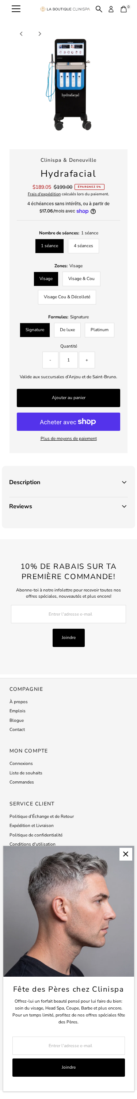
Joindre (69, 637)
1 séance (49, 246)
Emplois (17, 711)
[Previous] (21, 34)
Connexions (21, 763)
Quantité (68, 346)
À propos (18, 702)
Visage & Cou (81, 279)
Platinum (100, 330)
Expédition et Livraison (31, 825)
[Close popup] (125, 854)
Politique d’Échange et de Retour (41, 816)
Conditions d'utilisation (32, 844)
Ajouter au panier (68, 398)
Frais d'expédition (44, 194)
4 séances (83, 246)
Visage (46, 279)
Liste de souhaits (25, 773)
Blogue (16, 720)
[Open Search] (99, 9)
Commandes (21, 782)
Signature (35, 330)
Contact (17, 729)
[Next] (39, 34)
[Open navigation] (16, 9)
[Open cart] (124, 9)
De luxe (67, 330)
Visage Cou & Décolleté (67, 297)
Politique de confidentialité (35, 835)
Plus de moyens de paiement (69, 438)
